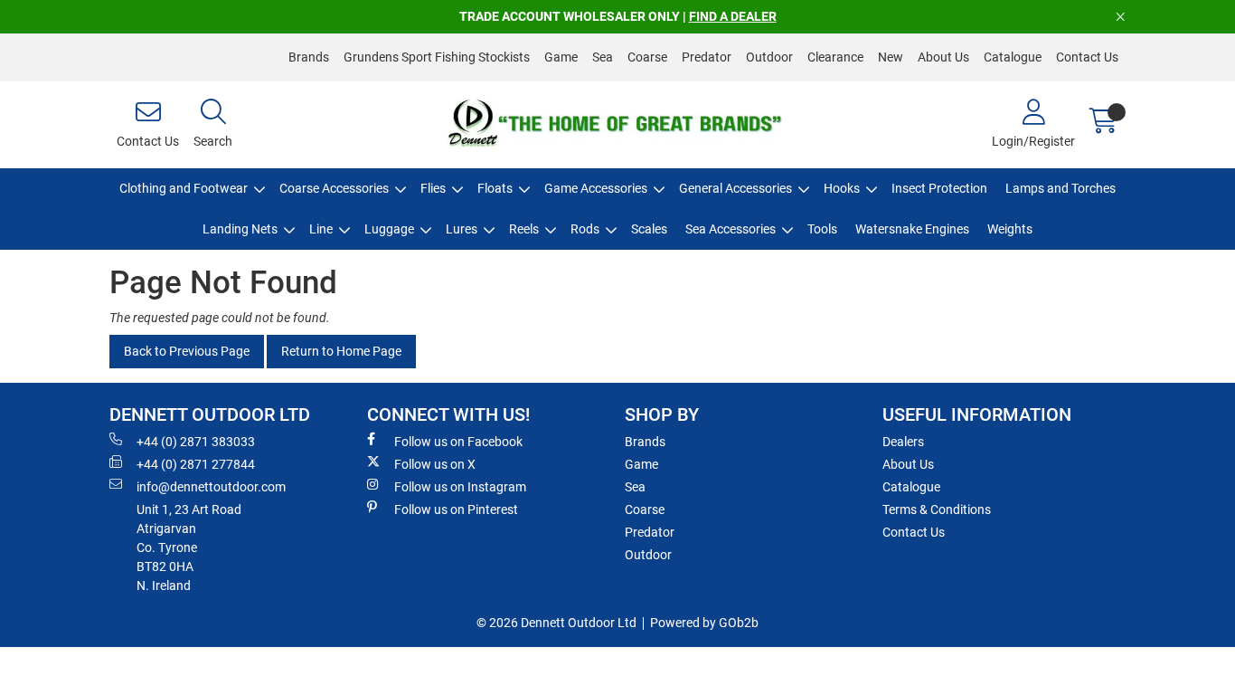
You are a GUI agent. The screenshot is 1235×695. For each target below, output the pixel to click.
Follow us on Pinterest (456, 509)
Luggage (389, 229)
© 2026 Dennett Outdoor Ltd (556, 622)
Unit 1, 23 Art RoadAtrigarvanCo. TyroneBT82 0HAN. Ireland (189, 547)
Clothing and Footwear (183, 188)
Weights (1009, 229)
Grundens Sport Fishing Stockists (437, 57)
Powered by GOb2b (704, 622)
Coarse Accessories (334, 188)
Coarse (647, 57)
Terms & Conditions (936, 509)
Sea (602, 57)
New (890, 57)
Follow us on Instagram (460, 487)
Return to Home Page (341, 351)
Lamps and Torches (1060, 188)
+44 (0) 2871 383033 (196, 441)
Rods (584, 229)
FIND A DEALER (733, 16)
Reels (524, 229)
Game (561, 57)
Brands (308, 57)
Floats (495, 188)
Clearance (835, 57)
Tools (822, 229)
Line (321, 229)
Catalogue (1013, 57)
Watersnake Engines (912, 229)
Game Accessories (595, 188)
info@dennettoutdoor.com (211, 487)
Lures (461, 229)
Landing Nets (240, 229)
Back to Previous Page (187, 351)
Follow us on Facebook (458, 441)
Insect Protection (939, 188)
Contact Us (1087, 57)
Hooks (842, 188)
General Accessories (735, 188)
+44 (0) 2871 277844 (196, 464)
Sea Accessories (730, 229)
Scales (649, 229)
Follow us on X (435, 464)
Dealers (903, 441)
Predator (706, 57)
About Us (943, 57)
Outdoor (769, 57)
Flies (433, 188)
